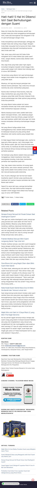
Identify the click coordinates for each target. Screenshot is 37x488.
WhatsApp (30, 204)
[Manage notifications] (33, 480)
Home (2, 9)
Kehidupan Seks (11, 9)
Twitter (23, 204)
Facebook (15, 204)
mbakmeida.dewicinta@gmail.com (15, 345)
